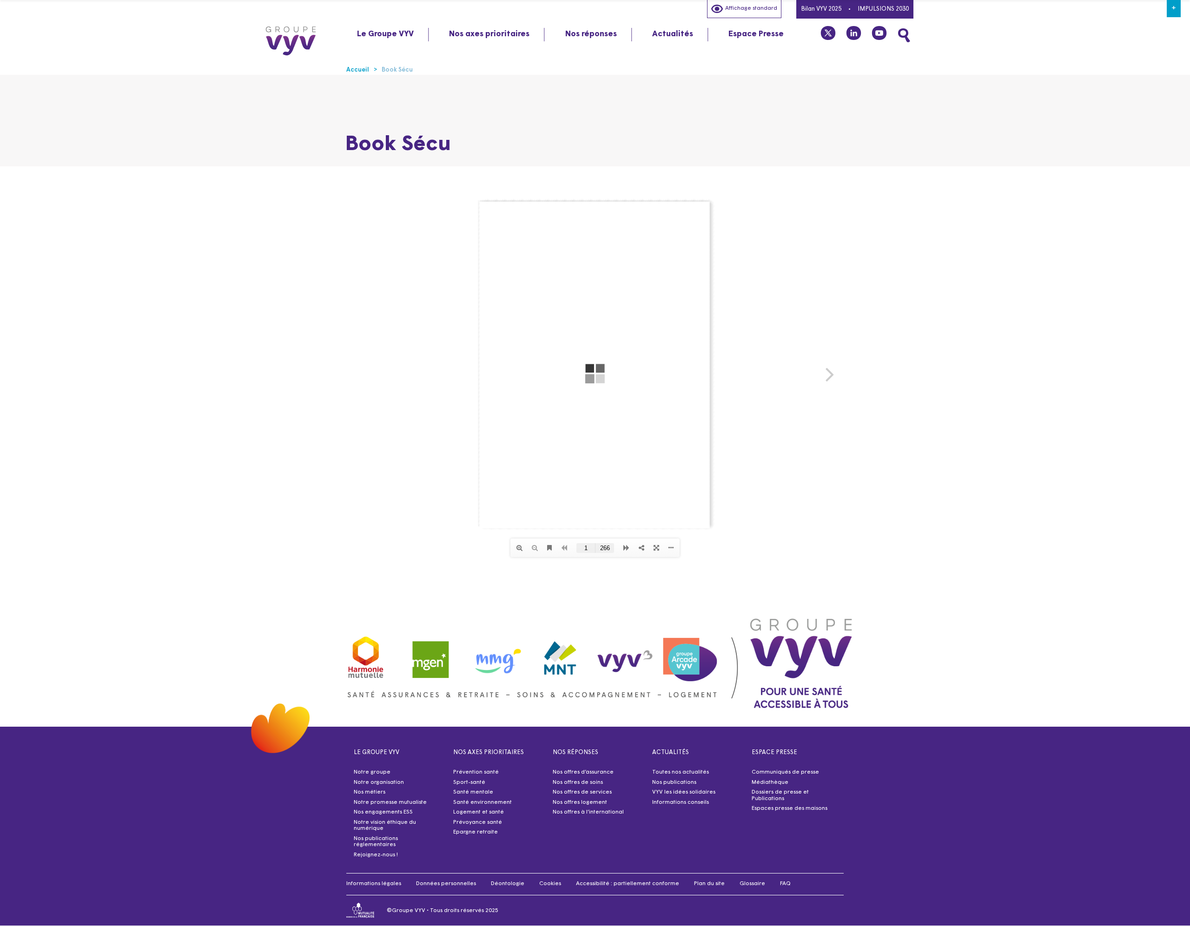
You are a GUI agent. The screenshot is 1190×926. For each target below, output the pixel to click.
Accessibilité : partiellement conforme (627, 884)
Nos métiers (369, 792)
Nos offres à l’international (588, 812)
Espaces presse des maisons (789, 808)
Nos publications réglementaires (376, 842)
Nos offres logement (580, 802)
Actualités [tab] (672, 34)
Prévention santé (476, 772)
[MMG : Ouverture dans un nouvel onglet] (495, 655)
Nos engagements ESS (383, 812)
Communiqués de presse (785, 772)
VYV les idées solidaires (683, 792)
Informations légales (373, 884)
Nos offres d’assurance (583, 772)
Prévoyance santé (477, 822)
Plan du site (709, 884)
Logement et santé (478, 812)
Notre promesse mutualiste (390, 802)
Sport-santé (469, 782)
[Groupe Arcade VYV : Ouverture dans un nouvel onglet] (690, 655)
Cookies (550, 884)
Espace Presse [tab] (756, 34)
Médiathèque (770, 782)
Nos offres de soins (578, 782)
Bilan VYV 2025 (821, 9)
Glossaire (752, 884)
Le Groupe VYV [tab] (385, 34)
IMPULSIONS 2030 (883, 9)
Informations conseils (680, 802)
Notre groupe (372, 772)
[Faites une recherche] (904, 35)
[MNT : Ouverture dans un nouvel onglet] (560, 655)
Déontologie (507, 884)
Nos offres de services (582, 792)
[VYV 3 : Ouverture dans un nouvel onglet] (625, 654)
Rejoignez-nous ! (376, 855)
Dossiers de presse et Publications (780, 795)
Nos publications (674, 782)
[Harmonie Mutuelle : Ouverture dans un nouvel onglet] (366, 655)
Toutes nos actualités (680, 772)
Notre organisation (379, 782)
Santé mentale (473, 792)
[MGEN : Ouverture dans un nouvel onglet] (431, 655)
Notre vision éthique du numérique (385, 826)
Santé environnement (482, 802)
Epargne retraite (475, 832)
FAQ (785, 884)
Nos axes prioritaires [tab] (489, 34)
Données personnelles (446, 884)
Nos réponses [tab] (591, 34)
